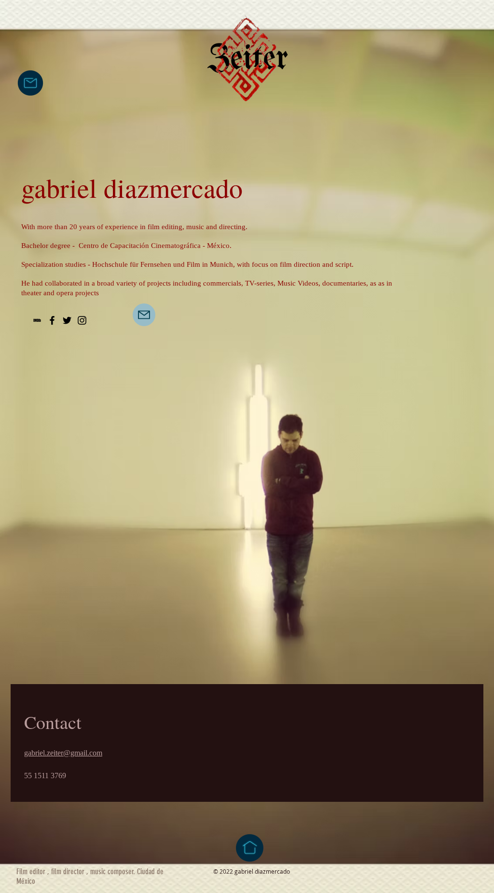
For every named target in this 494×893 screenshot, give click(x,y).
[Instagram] (82, 320)
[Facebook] (52, 320)
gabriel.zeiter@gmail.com (63, 753)
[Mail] (144, 314)
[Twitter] (67, 320)
